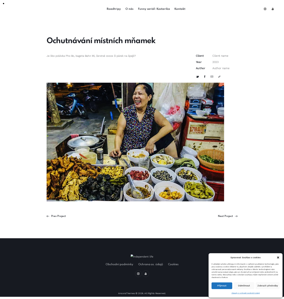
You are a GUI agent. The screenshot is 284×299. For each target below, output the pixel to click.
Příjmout (221, 285)
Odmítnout (244, 285)
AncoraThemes (126, 293)
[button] (278, 257)
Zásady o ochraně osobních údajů (245, 293)
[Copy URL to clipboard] (219, 77)
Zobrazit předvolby (267, 285)
